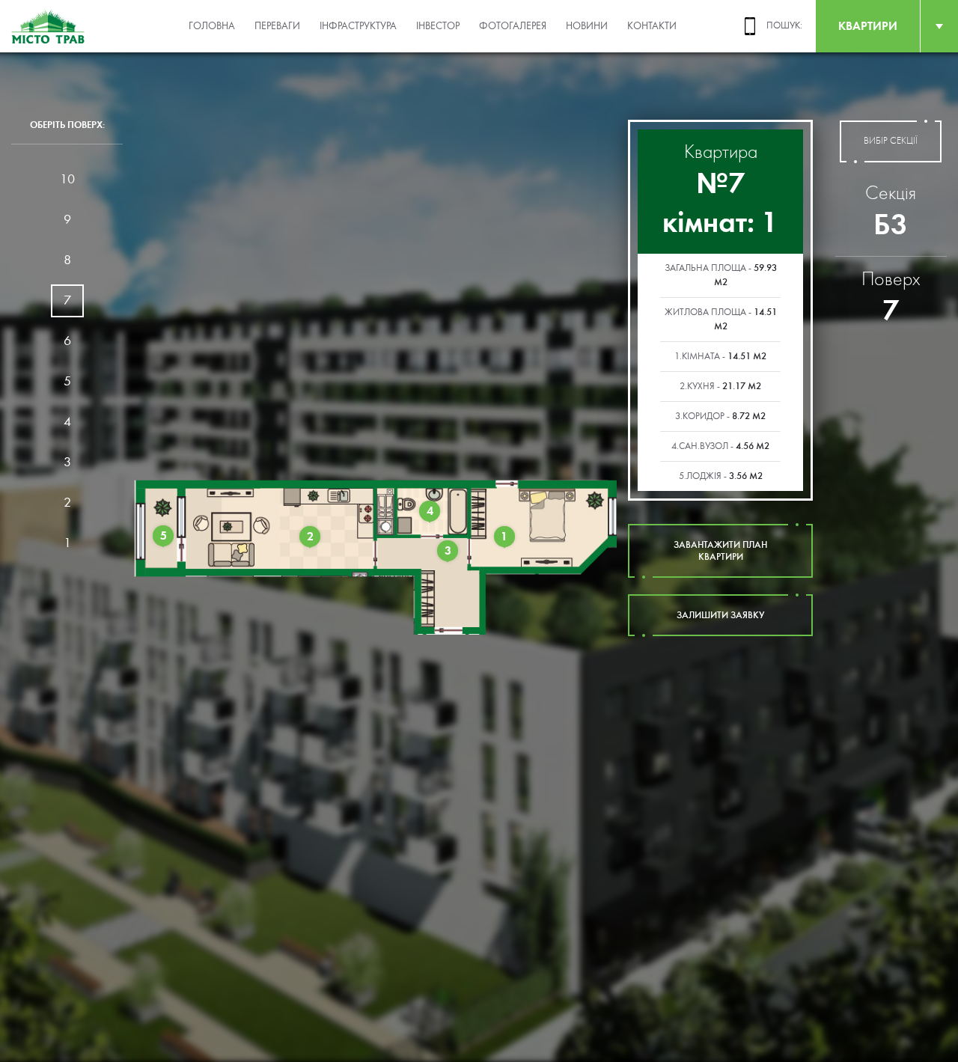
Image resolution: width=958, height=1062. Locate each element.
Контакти (652, 26)
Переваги (277, 26)
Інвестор (438, 26)
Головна (212, 26)
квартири (867, 26)
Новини (587, 26)
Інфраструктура (358, 26)
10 (67, 179)
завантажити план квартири (720, 551)
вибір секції (891, 141)
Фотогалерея (512, 26)
